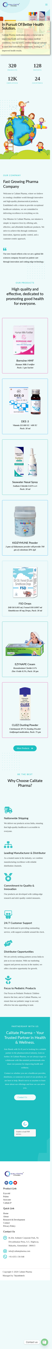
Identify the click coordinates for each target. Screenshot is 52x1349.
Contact (6, 1223)
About (6, 1216)
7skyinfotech (19, 1276)
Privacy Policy (9, 1226)
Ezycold (6, 1193)
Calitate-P (7, 1203)
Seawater (7, 1200)
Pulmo (6, 1196)
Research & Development (14, 1220)
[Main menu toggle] (46, 5)
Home (5, 1213)
